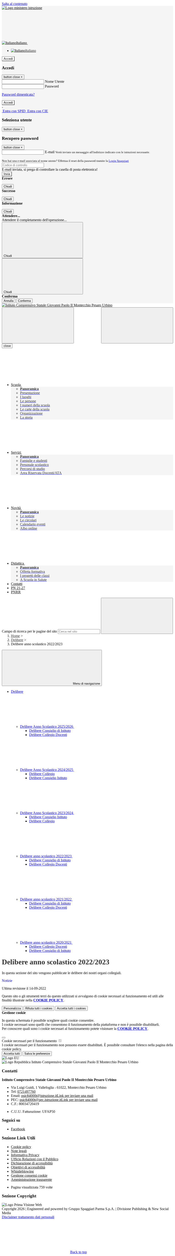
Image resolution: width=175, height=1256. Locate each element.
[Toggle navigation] (38, 325)
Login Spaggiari (119, 161)
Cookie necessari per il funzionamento (30, 1041)
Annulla (8, 301)
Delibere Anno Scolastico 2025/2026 (47, 726)
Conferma (24, 301)
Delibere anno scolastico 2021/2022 (46, 899)
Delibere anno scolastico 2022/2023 (46, 856)
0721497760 (26, 1091)
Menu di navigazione (86, 683)
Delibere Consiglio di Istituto (50, 731)
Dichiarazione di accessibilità (32, 1163)
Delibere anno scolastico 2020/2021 (46, 942)
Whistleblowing (22, 1171)
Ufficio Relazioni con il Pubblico (34, 1159)
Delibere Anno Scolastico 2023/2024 (47, 813)
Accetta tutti (71, 1008)
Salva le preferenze (37, 1053)
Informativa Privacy (25, 1155)
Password (52, 86)
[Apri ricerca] (137, 325)
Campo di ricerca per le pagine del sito (29, 631)
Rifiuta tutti (38, 1008)
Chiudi (8, 186)
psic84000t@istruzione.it (57, 1096)
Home (15, 636)
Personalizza (12, 1008)
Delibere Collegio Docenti (48, 735)
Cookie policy (21, 1147)
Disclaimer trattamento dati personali (28, 1217)
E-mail (49, 152)
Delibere (17, 640)
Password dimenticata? (18, 94)
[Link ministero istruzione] (22, 8)
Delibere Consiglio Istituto (48, 778)
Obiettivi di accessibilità (28, 1167)
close (7, 346)
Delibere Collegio (42, 774)
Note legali (19, 1151)
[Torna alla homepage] (87, 305)
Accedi (8, 58)
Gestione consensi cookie (29, 1175)
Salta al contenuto (14, 4)
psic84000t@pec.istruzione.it (59, 1100)
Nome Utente (54, 81)
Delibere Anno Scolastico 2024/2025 (47, 770)
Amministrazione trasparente (31, 1179)
